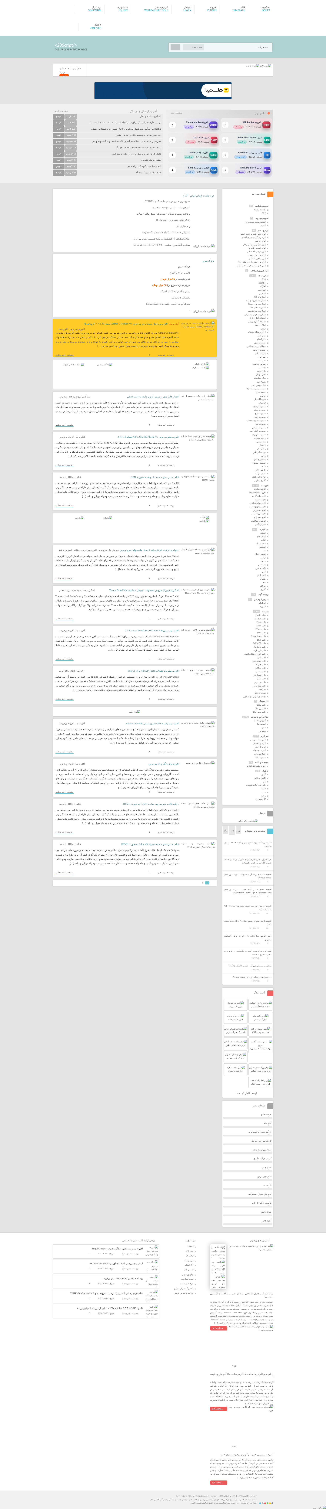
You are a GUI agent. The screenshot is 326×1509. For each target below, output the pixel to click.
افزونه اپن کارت (259, 496)
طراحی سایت (260, 754)
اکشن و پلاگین (260, 778)
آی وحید (235, 1503)
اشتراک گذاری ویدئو (257, 321)
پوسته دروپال (260, 693)
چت (264, 466)
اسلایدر (262, 293)
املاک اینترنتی (260, 325)
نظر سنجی (261, 442)
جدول (263, 561)
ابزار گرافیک (260, 747)
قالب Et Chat (260, 619)
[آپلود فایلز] (265, 66)
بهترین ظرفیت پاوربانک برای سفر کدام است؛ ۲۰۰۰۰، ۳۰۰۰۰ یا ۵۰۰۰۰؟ (125, 122)
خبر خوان (262, 357)
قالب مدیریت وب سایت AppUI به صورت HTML (154, 477)
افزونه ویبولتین (259, 517)
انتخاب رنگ (261, 543)
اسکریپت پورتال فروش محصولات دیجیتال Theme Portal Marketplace (144, 590)
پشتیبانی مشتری (259, 463)
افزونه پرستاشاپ (258, 521)
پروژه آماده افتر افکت (256, 766)
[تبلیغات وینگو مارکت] (248, 821)
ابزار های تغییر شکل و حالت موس (251, 265)
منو (264, 582)
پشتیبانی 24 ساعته (180, 297)
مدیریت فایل (260, 424)
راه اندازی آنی (183, 226)
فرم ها (263, 396)
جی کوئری (263, 529)
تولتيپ (263, 558)
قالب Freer (261, 626)
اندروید (263, 606)
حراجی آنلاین (260, 353)
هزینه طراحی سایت (261, 1140)
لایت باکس (261, 575)
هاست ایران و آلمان (180, 272)
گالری (263, 589)
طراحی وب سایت (248, 1503)
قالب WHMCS (259, 643)
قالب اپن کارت (259, 650)
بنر (264, 781)
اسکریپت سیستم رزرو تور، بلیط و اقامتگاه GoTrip (250, 966)
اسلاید (263, 533)
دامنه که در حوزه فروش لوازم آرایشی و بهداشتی (136, 153)
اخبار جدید (266, 1167)
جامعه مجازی (260, 343)
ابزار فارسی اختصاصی (256, 251)
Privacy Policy (232, 1496)
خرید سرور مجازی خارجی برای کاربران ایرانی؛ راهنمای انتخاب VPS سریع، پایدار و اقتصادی (247, 861)
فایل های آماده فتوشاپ (256, 785)
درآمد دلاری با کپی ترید (259, 1131)
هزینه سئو (266, 1114)
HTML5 (262, 283)
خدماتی (262, 367)
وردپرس (63, 396)
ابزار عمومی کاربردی (257, 248)
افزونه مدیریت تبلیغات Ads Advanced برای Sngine (153, 670)
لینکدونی (262, 403)
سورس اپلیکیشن (261, 599)
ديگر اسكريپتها (260, 378)
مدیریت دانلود (260, 417)
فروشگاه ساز (260, 399)
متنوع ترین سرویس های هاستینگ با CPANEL (167, 201)
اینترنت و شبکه (259, 750)
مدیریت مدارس (259, 427)
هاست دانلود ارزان (261, 1202)
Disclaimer (251, 1496)
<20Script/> (66, 45)
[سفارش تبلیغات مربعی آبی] (104, 364)
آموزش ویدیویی (261, 218)
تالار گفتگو (261, 339)
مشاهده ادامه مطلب (64, 355)
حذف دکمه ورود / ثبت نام (148, 172)
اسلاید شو (261, 536)
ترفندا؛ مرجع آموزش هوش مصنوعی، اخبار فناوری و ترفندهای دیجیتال (126, 128)
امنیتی (263, 329)
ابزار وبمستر (263, 230)
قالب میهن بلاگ (259, 712)
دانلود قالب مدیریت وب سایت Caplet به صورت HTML (151, 803)
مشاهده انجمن (60, 111)
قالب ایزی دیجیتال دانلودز (255, 654)
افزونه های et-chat (258, 503)
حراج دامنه (266, 1211)
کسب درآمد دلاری (262, 1158)
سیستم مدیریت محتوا (70, 590)
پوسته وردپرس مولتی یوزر (254, 696)
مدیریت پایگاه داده (258, 431)
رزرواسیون (261, 381)
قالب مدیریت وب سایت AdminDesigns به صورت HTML (150, 844)
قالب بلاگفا (261, 705)
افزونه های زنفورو (258, 507)
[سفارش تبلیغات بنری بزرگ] (201, 364)
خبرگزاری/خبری (259, 364)
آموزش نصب (260, 720)
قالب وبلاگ (263, 701)
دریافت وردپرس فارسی (184, 1293)
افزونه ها (63, 329)
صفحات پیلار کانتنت (151, 159)
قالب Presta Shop (258, 636)
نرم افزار (264, 736)
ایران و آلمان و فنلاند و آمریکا (175, 291)
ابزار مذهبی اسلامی (257, 258)
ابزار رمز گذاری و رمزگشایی (253, 237)
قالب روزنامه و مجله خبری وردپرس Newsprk (252, 977)
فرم (264, 572)
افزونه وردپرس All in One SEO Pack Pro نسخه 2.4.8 (152, 630)
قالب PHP (261, 633)
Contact (214, 1496)
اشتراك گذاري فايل (257, 318)
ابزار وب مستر (259, 743)
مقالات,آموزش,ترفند (79, 396)
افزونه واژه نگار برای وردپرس (163, 763)
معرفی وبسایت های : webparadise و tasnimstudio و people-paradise (126, 141)
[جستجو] (175, 47)
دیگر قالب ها (260, 615)
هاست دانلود (196, 1503)
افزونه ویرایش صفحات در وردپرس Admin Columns (152, 723)
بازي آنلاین (261, 336)
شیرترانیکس (260, 524)
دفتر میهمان (261, 374)
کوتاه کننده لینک (259, 477)
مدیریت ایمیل (260, 410)
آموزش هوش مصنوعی (259, 1194)
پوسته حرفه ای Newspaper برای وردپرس (122, 1278)
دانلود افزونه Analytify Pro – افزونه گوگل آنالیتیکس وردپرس (247, 938)
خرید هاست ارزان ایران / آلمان (199, 195)
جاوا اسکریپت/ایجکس (256, 346)
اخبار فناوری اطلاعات (259, 271)
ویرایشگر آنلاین (259, 452)
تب (264, 550)
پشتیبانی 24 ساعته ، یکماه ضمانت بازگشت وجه (166, 232)
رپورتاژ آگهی (263, 594)
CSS (264, 279)
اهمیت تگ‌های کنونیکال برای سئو (144, 166)
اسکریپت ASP (260, 297)
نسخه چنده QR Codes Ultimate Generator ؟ (139, 147)
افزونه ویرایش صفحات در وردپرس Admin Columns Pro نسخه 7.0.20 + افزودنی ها (126, 323)
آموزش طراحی (261, 206)
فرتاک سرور (208, 260)
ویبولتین (262, 689)
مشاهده (64, 76)
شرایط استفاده (187, 1283)
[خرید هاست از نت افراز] (200, 367)
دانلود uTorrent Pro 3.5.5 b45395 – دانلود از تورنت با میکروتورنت (110, 1308)
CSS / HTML (260, 210)
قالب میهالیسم (259, 675)
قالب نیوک (261, 678)
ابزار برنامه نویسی (258, 739)
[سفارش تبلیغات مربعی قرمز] (73, 364)
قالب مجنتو (261, 671)
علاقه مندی (261, 392)
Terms (243, 1496)
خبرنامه (262, 360)
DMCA (222, 1496)
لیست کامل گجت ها (247, 1093)
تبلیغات (191, 1246)
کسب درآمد (260, 473)
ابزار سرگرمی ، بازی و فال (254, 244)
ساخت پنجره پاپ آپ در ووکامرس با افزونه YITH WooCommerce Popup (106, 1293)
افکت (263, 540)
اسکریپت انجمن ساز (150, 116)
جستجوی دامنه (259, 350)
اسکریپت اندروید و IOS (256, 300)
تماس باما (189, 1256)
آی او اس (262, 603)
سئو (264, 727)
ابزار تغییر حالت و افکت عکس (253, 234)
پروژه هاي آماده (261, 762)
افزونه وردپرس (77, 329)
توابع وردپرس (188, 1274)
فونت (263, 788)
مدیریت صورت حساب (256, 420)
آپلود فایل (266, 1220)
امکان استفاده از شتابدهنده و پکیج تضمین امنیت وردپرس (161, 238)
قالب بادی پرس (259, 661)
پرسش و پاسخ (259, 459)
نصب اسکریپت (187, 1279)
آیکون (263, 774)
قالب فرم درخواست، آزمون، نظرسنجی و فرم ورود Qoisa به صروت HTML (247, 952)
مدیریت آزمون (259, 406)
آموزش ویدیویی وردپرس (255, 222)
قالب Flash (261, 622)
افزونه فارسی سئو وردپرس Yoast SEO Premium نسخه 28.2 (247, 923)
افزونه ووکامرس (259, 514)
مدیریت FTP (260, 757)
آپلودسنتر (262, 290)
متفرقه (263, 579)
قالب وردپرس (260, 682)
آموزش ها (114, 550)
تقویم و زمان (260, 554)
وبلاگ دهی (261, 449)
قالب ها (62, 477)
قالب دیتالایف (260, 668)
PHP (264, 213)
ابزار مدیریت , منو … (257, 255)
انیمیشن (262, 547)
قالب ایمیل (261, 657)
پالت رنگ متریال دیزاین (184, 1288)
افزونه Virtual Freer (257, 492)
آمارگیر (263, 286)
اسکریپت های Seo (258, 307)
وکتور (263, 796)
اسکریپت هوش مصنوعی (255, 314)
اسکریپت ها (89, 590)
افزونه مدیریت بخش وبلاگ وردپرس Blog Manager (117, 1248)
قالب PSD (261, 640)
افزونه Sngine (76, 670)
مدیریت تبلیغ (260, 413)
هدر (264, 792)
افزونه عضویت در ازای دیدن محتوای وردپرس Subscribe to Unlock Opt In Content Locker (247, 891)
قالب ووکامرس (259, 686)
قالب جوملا (261, 664)
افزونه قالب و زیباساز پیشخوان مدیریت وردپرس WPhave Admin (247, 876)
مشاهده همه (176, 112)
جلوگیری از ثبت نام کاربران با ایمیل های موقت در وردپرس (149, 550)
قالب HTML (74, 477)
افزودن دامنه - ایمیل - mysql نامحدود (171, 207)
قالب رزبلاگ (260, 708)
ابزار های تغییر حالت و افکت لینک (252, 262)
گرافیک (265, 771)
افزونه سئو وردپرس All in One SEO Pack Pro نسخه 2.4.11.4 (148, 436)
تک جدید (267, 1185)
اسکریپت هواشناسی (257, 311)
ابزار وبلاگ (189, 1260)
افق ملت (266, 1123)
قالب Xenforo (260, 647)
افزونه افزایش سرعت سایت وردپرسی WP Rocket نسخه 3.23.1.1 (247, 908)
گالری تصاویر (260, 480)
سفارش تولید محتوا (261, 1149)
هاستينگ (262, 445)
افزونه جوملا (260, 500)
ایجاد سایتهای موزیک (257, 332)
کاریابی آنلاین (260, 470)
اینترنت (263, 225)
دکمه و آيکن (261, 568)
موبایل (263, 586)
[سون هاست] (252, 66)
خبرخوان (262, 565)
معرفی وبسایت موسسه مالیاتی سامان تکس (138, 135)
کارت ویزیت (260, 799)
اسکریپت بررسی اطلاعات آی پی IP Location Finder (116, 1263)
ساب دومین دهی (258, 385)
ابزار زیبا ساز (260, 241)
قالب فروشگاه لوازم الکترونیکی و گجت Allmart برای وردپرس (247, 844)
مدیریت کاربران (259, 434)
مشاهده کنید (217, 1328)
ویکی (263, 456)
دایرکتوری (261, 371)
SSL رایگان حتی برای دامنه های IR (172, 220)
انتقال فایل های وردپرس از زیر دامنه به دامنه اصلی (153, 396)
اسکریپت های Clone (257, 304)
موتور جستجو (260, 438)
